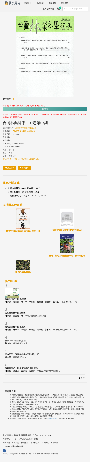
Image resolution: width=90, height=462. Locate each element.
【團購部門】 (52, 418)
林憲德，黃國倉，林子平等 (17, 316)
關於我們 (6, 443)
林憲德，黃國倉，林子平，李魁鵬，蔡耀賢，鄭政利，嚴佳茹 (32, 302)
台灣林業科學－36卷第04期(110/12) (24, 192)
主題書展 (45, 109)
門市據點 (45, 443)
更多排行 (83, 378)
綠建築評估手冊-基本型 (15, 299)
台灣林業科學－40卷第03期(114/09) (24, 188)
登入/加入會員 (48, 9)
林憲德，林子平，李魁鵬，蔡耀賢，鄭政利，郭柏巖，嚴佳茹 (32, 329)
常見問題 (15, 443)
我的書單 (25, 168)
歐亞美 (8, 357)
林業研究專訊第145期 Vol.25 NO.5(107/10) (27, 195)
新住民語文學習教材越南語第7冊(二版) (22, 354)
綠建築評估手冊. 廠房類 (15, 313)
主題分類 (28, 3)
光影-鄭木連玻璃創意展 (15, 340)
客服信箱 (54, 443)
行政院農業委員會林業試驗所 (24, 128)
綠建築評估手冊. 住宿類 (15, 327)
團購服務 (24, 443)
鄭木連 (8, 343)
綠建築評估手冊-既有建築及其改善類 (21, 368)
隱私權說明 (35, 443)
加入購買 (10, 168)
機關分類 (52, 3)
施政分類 (40, 3)
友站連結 (64, 3)
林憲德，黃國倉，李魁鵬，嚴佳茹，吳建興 (24, 371)
